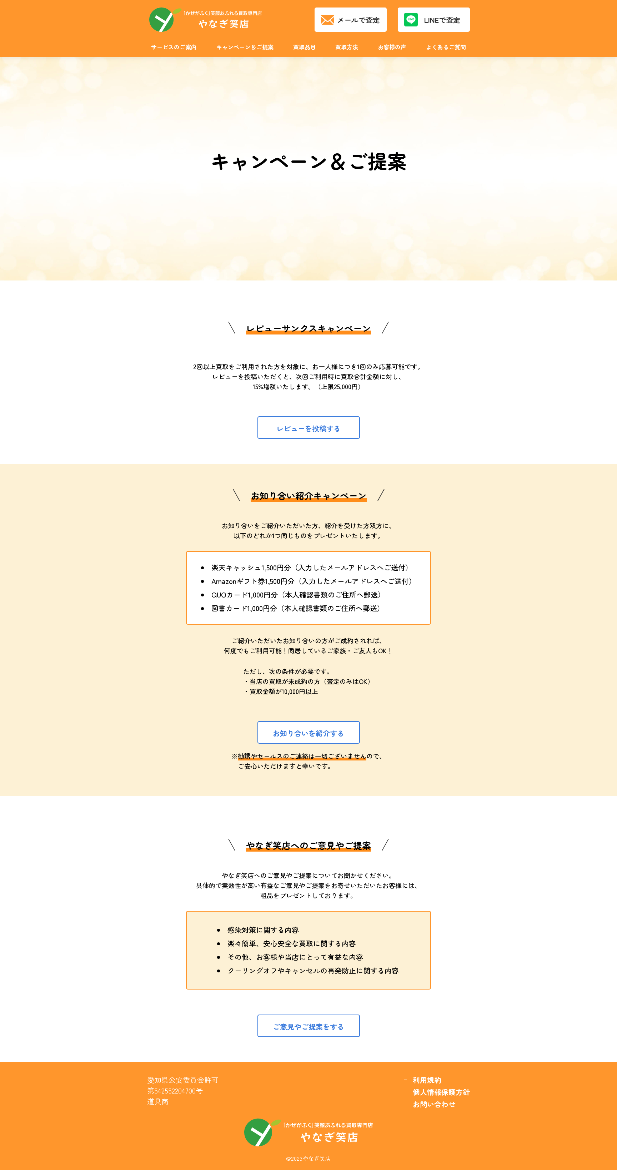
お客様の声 (392, 47)
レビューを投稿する (308, 428)
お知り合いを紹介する (308, 733)
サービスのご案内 (174, 47)
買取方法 (346, 47)
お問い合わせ (434, 1104)
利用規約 (427, 1080)
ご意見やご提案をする (308, 1026)
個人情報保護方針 (441, 1092)
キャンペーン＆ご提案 (245, 47)
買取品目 (304, 47)
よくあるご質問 (446, 47)
